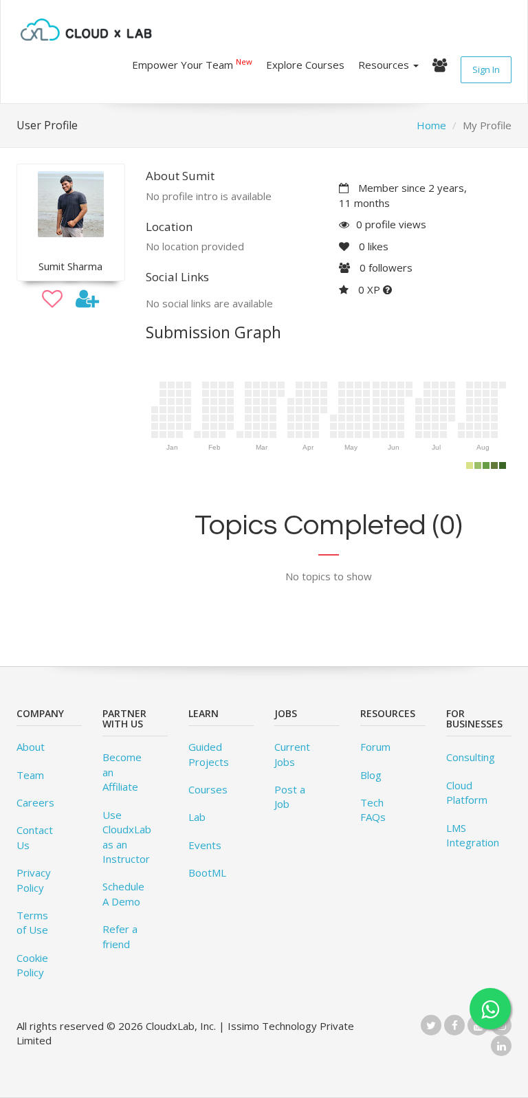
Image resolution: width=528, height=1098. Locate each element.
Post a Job (289, 796)
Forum (375, 747)
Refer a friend (120, 936)
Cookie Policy (32, 965)
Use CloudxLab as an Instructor (126, 837)
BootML (207, 872)
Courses (208, 789)
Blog (371, 775)
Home (431, 125)
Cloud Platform (466, 792)
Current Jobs (292, 754)
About (30, 747)
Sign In (486, 69)
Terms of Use (32, 922)
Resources (385, 65)
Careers (35, 802)
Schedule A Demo (123, 893)
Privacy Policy (33, 880)
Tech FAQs (373, 809)
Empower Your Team (192, 64)
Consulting (470, 757)
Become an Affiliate (122, 771)
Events (204, 845)
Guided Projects (208, 754)
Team (30, 775)
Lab (197, 817)
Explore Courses (305, 65)
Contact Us (34, 837)
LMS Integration (472, 835)
